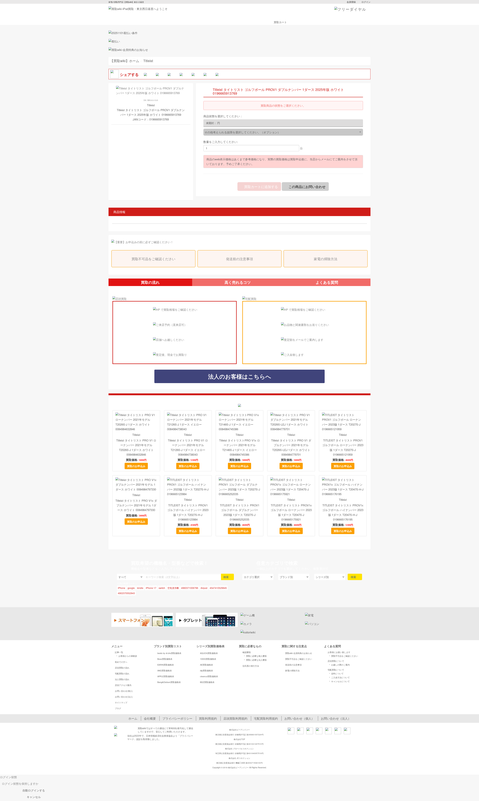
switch (162, 587)
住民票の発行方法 (250, 665)
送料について (336, 673)
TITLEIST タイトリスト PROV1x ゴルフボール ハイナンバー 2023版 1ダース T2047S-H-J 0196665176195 (342, 512)
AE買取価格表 (206, 664)
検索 (226, 577)
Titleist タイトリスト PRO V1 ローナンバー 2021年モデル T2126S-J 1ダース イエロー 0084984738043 (188, 447)
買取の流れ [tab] (150, 282)
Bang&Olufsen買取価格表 (169, 682)
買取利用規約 (208, 718)
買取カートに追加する (260, 186)
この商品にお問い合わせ (307, 186)
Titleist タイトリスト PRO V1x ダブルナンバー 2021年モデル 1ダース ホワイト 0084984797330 (136, 505)
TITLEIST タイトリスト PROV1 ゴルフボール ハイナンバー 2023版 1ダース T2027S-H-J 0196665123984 (187, 512)
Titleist (136, 435)
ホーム (132, 718)
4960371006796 (189, 587)
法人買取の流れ (122, 679)
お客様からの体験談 (126, 656)
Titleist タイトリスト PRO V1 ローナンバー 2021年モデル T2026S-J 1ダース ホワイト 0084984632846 (136, 447)
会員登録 (351, 1)
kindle (140, 587)
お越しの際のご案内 (339, 664)
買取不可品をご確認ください (153, 258)
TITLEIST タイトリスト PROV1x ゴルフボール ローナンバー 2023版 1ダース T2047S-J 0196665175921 (291, 512)
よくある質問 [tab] (327, 282)
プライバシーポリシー (177, 718)
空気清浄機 (173, 587)
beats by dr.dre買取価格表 (169, 653)
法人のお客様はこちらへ (239, 376)
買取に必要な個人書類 (255, 656)
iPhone (121, 587)
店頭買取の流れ (122, 667)
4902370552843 (126, 593)
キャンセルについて (339, 681)
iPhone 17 (151, 587)
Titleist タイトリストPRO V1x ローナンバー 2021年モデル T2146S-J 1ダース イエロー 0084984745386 (239, 447)
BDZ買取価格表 (207, 682)
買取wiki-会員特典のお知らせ (298, 653)
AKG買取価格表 (164, 670)
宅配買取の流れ (122, 673)
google (131, 587)
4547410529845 (218, 587)
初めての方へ (121, 661)
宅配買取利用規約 (266, 718)
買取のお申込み (136, 466)
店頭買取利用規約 (235, 718)
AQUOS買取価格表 (209, 653)
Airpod (204, 587)
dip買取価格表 (206, 670)
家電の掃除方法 (325, 258)
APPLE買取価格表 (165, 676)
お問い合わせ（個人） (299, 718)
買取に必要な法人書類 (255, 659)
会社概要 (150, 718)
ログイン (365, 1)
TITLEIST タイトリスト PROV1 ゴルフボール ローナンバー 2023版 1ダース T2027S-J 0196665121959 (342, 447)
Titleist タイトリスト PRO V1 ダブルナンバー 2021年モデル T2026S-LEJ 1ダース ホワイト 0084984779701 (291, 447)
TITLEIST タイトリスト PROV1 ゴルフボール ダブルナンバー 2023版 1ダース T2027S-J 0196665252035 (239, 512)
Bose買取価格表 (164, 658)
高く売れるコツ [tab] (238, 282)
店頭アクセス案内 (123, 685)
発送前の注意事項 (239, 258)
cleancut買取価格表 (209, 676)
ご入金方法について (339, 677)
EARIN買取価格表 (165, 664)
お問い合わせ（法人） (336, 718)
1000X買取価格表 (208, 658)
